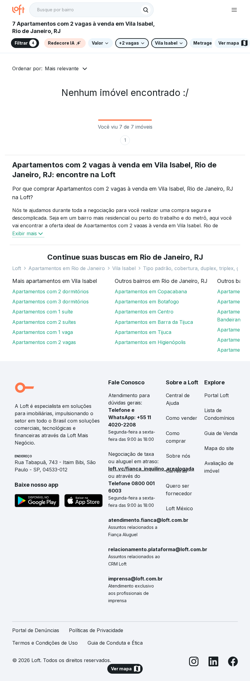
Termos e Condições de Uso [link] (45, 643)
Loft (16, 268)
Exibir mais (24, 233)
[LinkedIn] (213, 662)
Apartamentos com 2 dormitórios (50, 291)
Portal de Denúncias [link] (35, 630)
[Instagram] (194, 662)
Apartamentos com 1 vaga (42, 332)
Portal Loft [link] (216, 395)
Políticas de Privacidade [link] (96, 630)
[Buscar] (146, 10)
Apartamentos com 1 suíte (42, 312)
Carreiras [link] (176, 471)
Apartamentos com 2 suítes (44, 322)
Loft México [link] (179, 508)
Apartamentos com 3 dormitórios (50, 301)
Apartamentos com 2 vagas (44, 342)
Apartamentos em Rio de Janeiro (66, 268)
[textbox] (91, 9)
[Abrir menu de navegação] (234, 10)
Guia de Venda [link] (221, 433)
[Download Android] (37, 501)
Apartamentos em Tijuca (143, 332)
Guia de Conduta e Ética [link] (115, 643)
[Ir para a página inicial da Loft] (20, 10)
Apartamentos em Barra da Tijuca (154, 322)
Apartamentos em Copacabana (151, 291)
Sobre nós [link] (178, 456)
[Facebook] (233, 662)
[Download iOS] (83, 501)
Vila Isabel (124, 268)
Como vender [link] (181, 418)
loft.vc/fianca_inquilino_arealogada (151, 469)
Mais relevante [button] (62, 68)
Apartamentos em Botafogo (147, 301)
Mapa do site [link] (219, 448)
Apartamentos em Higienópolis (150, 342)
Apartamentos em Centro (144, 312)
